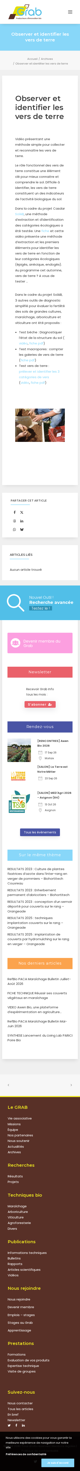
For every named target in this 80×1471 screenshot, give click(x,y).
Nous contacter (20, 1403)
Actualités (16, 1146)
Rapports (15, 1264)
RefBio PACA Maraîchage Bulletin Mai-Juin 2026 (37, 1023)
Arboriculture (18, 1211)
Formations (17, 1354)
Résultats (15, 1176)
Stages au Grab (20, 1322)
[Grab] (25, 12)
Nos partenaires (20, 1135)
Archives (47, 59)
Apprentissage (19, 1330)
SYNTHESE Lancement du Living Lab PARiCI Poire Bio (40, 1038)
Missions (14, 1124)
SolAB (19, 214)
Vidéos (13, 1275)
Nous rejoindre (19, 1299)
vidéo (23, 343)
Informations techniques (27, 1252)
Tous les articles (20, 1409)
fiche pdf (36, 343)
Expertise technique (23, 1366)
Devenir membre (21, 1307)
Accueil (32, 59)
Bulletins (14, 1258)
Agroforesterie (19, 1223)
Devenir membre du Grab (41, 643)
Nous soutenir (18, 1141)
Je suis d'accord (57, 1463)
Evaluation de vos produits (28, 1360)
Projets (13, 1182)
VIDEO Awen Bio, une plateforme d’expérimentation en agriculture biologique (33, 1010)
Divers (12, 1228)
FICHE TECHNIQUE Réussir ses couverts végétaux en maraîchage (37, 995)
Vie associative (20, 1118)
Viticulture (16, 1217)
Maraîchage (17, 1206)
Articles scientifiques (24, 1269)
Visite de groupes (22, 1371)
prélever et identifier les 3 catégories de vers (39, 374)
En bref (13, 1414)
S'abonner (37, 704)
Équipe (13, 1129)
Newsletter (16, 1420)
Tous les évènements (40, 832)
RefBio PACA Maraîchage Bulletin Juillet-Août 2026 (39, 981)
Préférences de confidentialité (26, 1454)
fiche (45, 231)
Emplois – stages (21, 1315)
